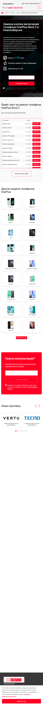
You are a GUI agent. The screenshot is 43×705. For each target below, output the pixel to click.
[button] (36, 406)
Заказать (36, 123)
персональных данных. (20, 89)
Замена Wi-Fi (6, 132)
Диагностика (6, 123)
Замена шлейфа (7, 148)
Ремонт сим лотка (8, 140)
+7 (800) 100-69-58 (13, 8)
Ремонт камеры (7, 156)
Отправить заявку (22, 83)
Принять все (21, 701)
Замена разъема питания (10, 152)
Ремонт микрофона (8, 144)
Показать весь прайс (21, 173)
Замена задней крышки (9, 164)
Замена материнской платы (11, 160)
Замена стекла (7, 127)
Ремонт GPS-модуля (8, 136)
